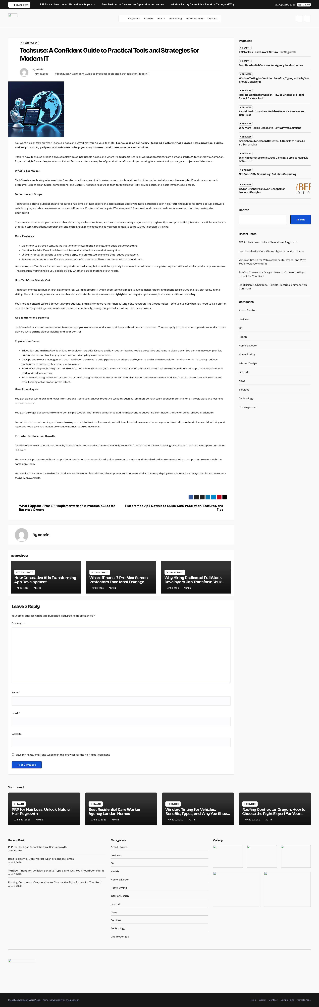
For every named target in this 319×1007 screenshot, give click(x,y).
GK (240, 328)
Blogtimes (134, 18)
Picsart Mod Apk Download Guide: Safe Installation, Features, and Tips (174, 508)
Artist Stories (247, 310)
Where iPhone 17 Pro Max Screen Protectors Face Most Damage (118, 579)
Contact (213, 18)
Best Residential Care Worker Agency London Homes (271, 65)
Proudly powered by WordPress (24, 1000)
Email (16, 713)
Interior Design (248, 363)
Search (244, 210)
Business (149, 18)
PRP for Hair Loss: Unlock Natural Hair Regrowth (267, 52)
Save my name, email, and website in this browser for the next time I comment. (63, 754)
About (262, 1000)
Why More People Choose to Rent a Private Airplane (270, 128)
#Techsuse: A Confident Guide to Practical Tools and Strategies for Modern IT (102, 73)
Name (16, 692)
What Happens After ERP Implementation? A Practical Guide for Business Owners (67, 508)
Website (17, 734)
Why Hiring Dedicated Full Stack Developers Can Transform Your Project (193, 581)
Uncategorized (248, 407)
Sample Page (287, 1000)
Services (246, 74)
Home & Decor (195, 18)
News (242, 381)
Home (253, 1000)
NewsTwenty (56, 1000)
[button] (299, 18)
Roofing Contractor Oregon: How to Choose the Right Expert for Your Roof (273, 813)
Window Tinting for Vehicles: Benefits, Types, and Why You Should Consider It (197, 813)
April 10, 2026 (22, 819)
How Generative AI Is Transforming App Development (45, 579)
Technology (176, 18)
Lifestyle (244, 372)
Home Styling (247, 354)
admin (39, 69)
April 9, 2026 (99, 819)
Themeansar (72, 1000)
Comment (19, 623)
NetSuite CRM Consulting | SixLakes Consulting (267, 174)
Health (161, 18)
